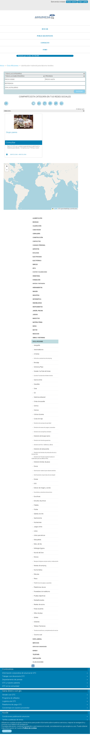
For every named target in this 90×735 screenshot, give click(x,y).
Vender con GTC (45, 695)
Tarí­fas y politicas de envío (45, 720)
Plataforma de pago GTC (45, 704)
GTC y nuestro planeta (45, 683)
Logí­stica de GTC (45, 701)
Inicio (2, 66)
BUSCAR (45, 29)
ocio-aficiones (12, 66)
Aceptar (6, 731)
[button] (7, 166)
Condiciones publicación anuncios (45, 716)
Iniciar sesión (71, 2)
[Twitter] (56, 107)
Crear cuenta (82, 2)
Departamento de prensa (45, 679)
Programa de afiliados (45, 698)
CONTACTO (45, 43)
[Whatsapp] (6, 103)
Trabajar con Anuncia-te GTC (45, 676)
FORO (45, 50)
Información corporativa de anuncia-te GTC (45, 673)
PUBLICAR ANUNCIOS (45, 36)
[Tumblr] (50, 107)
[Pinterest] (61, 107)
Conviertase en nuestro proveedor (45, 708)
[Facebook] (39, 107)
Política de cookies (30, 728)
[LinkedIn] (45, 107)
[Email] (34, 107)
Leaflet (55, 209)
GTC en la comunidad (45, 686)
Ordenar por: (80, 109)
